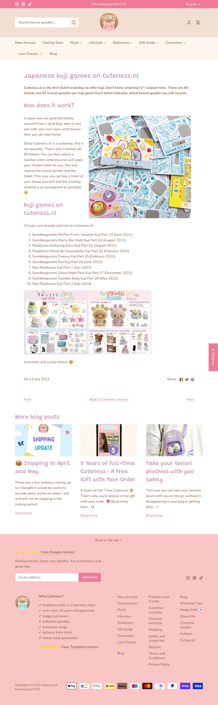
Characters (125, 635)
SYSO (36, 689)
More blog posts (37, 417)
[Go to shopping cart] (198, 22)
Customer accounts (156, 610)
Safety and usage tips (157, 638)
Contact (186, 633)
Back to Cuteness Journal (108, 399)
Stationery (125, 622)
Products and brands (159, 599)
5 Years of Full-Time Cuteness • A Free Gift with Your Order (107, 472)
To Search (187, 640)
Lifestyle (124, 616)
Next (190, 399)
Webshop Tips (191, 603)
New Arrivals (127, 597)
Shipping (155, 629)
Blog (120, 653)
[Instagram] (17, 4)
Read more (23, 513)
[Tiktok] (30, 4)
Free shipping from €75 (109, 4)
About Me (187, 616)
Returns (155, 647)
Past (27, 399)
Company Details (187, 625)
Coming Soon (127, 603)
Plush (121, 609)
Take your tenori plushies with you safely (170, 472)
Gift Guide (125, 629)
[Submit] (74, 22)
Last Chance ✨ (126, 644)
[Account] (189, 22)
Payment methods (155, 621)
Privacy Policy (159, 664)
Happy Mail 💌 (191, 609)
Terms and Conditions (157, 655)
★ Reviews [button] (213, 357)
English (191, 4)
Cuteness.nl (49, 685)
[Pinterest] (23, 4)
